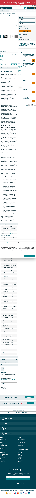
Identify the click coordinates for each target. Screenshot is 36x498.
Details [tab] (18, 242)
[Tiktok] (23, 483)
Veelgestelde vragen (8, 418)
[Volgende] (16, 25)
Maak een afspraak (21, 439)
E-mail (6, 423)
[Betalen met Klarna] (26, 493)
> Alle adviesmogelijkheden (23, 449)
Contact (19, 461)
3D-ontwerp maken (21, 442)
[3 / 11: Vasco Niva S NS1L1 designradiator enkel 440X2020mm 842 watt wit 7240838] (9, 36)
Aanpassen (17, 255)
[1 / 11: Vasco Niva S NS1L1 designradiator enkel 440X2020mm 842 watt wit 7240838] (2, 36)
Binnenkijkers (2, 458)
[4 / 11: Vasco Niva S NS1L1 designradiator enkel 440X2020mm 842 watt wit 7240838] (12, 36)
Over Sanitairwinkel (21, 455)
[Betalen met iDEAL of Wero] (10, 493)
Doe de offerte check (21, 441)
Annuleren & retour (3, 445)
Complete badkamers (4, 454)
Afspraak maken (29, 10)
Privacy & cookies (22, 490)
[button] (33, 31)
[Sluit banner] (34, 2)
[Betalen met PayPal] (24, 493)
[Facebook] (17, 483)
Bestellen (2, 441)
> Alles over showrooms (22, 463)
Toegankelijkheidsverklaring (30, 490)
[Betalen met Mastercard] (18, 493)
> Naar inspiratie (3, 463)
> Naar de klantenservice (4, 450)
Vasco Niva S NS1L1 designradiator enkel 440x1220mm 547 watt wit (8, 380)
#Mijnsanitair (2, 461)
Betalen (1, 442)
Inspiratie (11, 10)
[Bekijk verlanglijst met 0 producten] (31, 8)
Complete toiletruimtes (4, 455)
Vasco (11, 231)
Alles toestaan (29, 255)
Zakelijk (34, 10)
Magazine (2, 460)
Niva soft (11, 233)
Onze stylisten (20, 445)
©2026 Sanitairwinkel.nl (5, 490)
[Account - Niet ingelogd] (29, 8)
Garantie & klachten (3, 447)
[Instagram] (21, 483)
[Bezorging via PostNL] (7, 493)
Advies (14, 10)
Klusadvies (20, 447)
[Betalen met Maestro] (15, 493)
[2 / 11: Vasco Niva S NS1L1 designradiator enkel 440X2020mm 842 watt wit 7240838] (5, 36)
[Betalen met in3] (29, 493)
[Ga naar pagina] (35, 105)
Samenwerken (20, 460)
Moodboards (2, 457)
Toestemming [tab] (6, 242)
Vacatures (20, 457)
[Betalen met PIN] (21, 493)
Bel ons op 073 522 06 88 (9, 433)
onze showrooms (24, 44)
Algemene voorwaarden (14, 490)
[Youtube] (18, 483)
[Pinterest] (20, 483)
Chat (5, 428)
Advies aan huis (21, 444)
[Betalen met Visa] (12, 493)
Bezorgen (2, 444)
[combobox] (18, 8)
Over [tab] (30, 242)
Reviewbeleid (2, 448)
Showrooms (24, 10)
